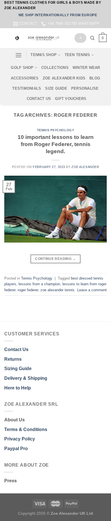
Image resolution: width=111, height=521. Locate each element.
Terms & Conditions (25, 429)
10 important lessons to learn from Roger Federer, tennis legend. (56, 144)
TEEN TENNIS (77, 55)
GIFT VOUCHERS (70, 99)
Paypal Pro (16, 448)
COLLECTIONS (55, 67)
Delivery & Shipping (25, 378)
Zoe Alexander (85, 167)
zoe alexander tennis (57, 290)
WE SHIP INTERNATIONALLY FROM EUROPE (57, 15)
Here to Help (17, 387)
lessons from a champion (39, 284)
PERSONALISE (85, 88)
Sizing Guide (18, 368)
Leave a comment (92, 290)
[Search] (92, 38)
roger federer (28, 290)
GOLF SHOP (22, 67)
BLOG (94, 78)
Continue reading (55, 259)
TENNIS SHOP (43, 55)
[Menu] (18, 55)
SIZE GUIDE (56, 88)
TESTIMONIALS (26, 88)
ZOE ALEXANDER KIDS (64, 78)
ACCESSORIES (25, 78)
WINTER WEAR (86, 67)
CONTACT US (39, 99)
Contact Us (16, 349)
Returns (13, 359)
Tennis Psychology (55, 130)
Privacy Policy (19, 438)
